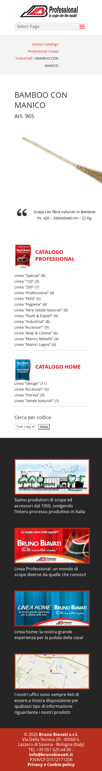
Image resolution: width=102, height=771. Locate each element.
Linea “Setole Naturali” (34, 400)
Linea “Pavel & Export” (33, 315)
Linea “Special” (27, 275)
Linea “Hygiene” (28, 304)
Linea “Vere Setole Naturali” (38, 310)
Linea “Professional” (31, 292)
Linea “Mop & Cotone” (33, 333)
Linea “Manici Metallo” (33, 338)
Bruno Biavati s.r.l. (58, 734)
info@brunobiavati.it (51, 754)
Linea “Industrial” (29, 321)
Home (37, 44)
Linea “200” (24, 287)
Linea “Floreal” (26, 394)
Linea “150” (24, 281)
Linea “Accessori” (28, 327)
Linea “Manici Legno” (32, 344)
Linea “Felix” (24, 298)
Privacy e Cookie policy (51, 764)
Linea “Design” (26, 383)
